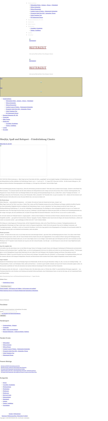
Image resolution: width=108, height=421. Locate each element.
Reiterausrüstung (7, 397)
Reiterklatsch (6, 399)
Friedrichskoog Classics (8, 282)
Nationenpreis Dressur (8, 355)
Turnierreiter (6, 327)
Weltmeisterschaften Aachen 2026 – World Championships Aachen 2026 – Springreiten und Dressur (18, 370)
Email (1, 311)
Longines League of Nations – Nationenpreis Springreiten (16, 349)
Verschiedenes (6, 405)
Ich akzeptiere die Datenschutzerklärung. (11, 313)
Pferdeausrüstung (7, 386)
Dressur (5, 382)
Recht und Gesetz (7, 395)
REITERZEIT (37, 47)
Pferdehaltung (6, 389)
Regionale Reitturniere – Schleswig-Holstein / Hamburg (16, 331)
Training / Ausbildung (8, 403)
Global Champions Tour (8, 353)
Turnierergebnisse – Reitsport (10, 325)
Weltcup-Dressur (7, 347)
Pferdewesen (6, 393)
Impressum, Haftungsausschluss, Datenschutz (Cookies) (15, 416)
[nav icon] (81, 86)
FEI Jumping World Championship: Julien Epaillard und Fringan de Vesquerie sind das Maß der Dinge (19, 372)
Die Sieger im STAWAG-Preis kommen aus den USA (10, 365)
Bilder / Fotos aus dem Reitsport (10, 329)
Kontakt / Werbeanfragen (15, 413)
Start (1, 78)
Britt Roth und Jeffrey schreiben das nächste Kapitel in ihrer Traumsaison (13, 367)
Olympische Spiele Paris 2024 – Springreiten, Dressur (15, 351)
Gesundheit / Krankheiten (9, 384)
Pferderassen (6, 391)
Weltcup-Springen (7, 344)
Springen (5, 401)
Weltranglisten (6, 342)
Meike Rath (2, 143)
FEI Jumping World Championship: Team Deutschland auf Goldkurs (13, 369)
